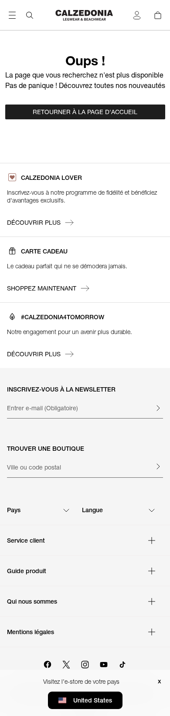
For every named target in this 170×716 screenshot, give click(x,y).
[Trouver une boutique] (158, 466)
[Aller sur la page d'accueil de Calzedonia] (85, 15)
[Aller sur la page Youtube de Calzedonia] (104, 663)
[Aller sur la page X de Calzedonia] (66, 663)
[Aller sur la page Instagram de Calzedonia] (85, 663)
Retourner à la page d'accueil (85, 112)
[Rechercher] (29, 15)
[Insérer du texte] (158, 408)
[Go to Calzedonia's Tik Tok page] (122, 663)
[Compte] (137, 15)
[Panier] (158, 15)
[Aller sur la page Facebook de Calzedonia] (47, 663)
